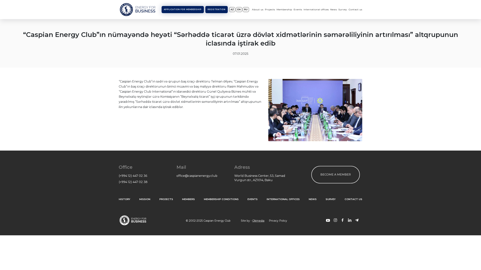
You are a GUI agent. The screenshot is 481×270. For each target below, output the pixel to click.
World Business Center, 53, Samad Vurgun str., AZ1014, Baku (259, 178)
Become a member (335, 174)
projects (166, 199)
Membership (284, 9)
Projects (270, 9)
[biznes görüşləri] (328, 220)
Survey (342, 9)
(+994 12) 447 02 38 (133, 182)
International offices (316, 9)
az (232, 9)
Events (298, 9)
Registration (216, 9)
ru (246, 9)
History (124, 199)
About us (257, 9)
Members (188, 199)
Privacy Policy (278, 220)
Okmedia (258, 220)
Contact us (355, 9)
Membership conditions (221, 199)
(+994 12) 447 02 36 (133, 176)
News (333, 9)
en (239, 9)
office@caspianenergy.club (196, 176)
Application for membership (183, 9)
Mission (144, 199)
